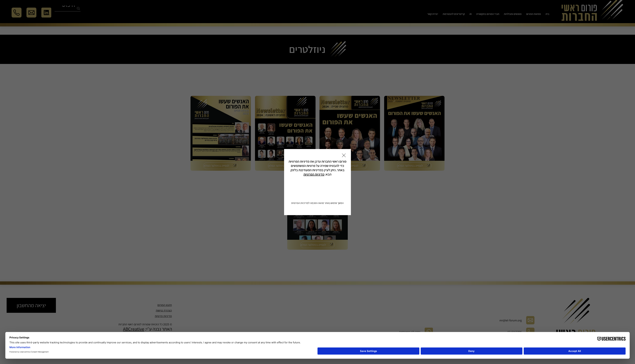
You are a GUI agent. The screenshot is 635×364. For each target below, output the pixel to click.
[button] (344, 155)
